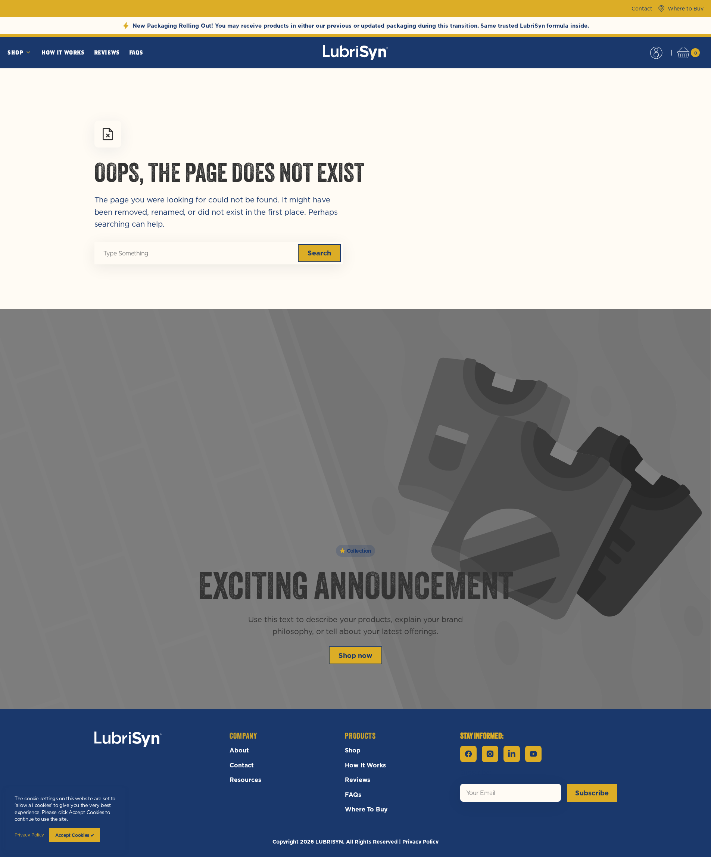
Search (319, 253)
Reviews (358, 780)
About (239, 750)
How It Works (365, 765)
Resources (245, 780)
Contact (242, 765)
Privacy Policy (420, 841)
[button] (656, 52)
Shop (353, 750)
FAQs (353, 795)
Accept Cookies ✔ (74, 835)
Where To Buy (366, 809)
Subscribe (592, 793)
